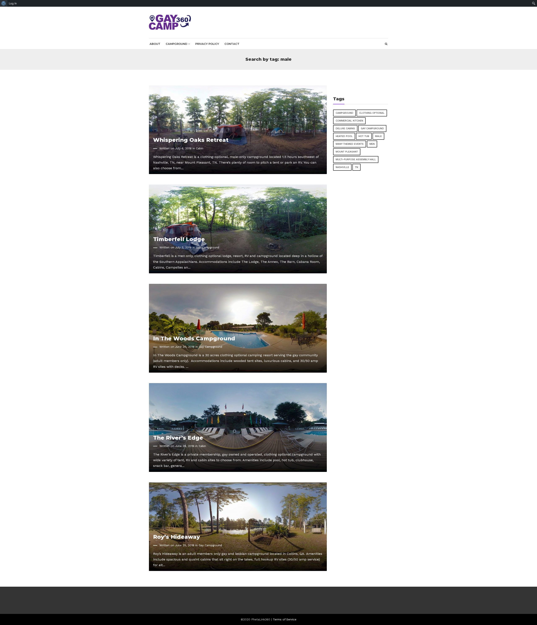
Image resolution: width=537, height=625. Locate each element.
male (378, 136)
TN (356, 167)
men (372, 143)
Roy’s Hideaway (176, 536)
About (155, 43)
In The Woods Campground (194, 338)
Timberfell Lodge (179, 239)
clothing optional (372, 112)
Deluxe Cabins (345, 128)
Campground (177, 43)
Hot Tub (363, 136)
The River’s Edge (178, 437)
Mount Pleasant (347, 151)
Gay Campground (207, 247)
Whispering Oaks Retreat (190, 140)
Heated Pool (344, 136)
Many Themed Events (350, 143)
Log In (13, 3)
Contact (231, 43)
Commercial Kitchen (349, 120)
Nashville (342, 167)
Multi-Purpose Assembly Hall (356, 159)
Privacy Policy (207, 43)
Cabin (199, 148)
